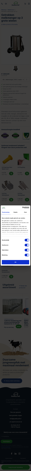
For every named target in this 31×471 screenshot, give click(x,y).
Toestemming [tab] (5, 212)
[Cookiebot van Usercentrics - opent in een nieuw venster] (22, 208)
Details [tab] (15, 212)
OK (15, 262)
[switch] (27, 245)
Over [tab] (25, 212)
